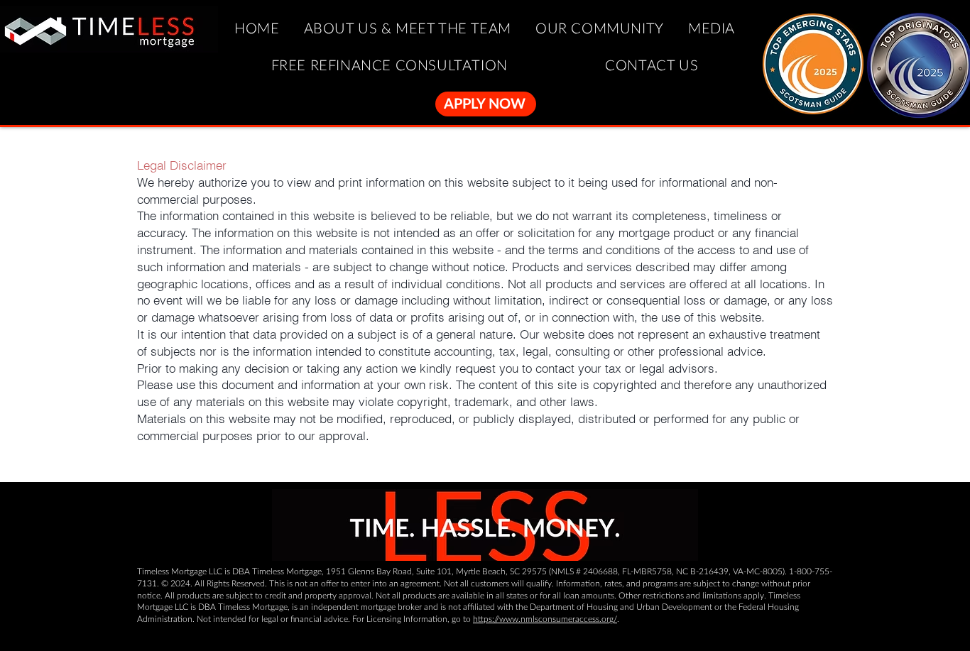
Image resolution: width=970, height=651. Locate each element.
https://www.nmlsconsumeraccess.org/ (545, 619)
